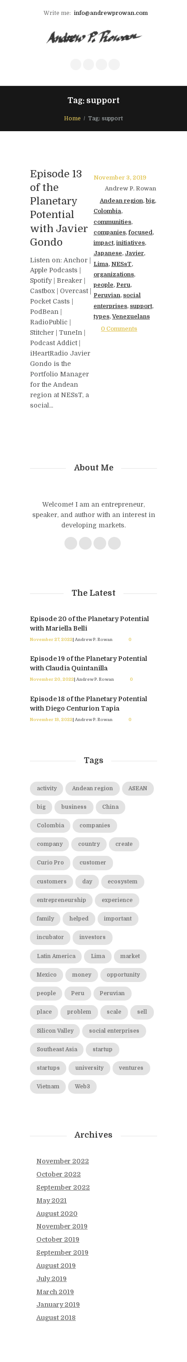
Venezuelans (131, 316)
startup (103, 1050)
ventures (131, 1068)
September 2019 (62, 1252)
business (74, 807)
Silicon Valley (55, 1031)
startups (48, 1068)
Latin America (56, 956)
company (50, 844)
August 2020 (57, 1213)
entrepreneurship (61, 900)
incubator (50, 937)
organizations (114, 274)
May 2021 (51, 1200)
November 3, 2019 (120, 178)
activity (47, 789)
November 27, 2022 (51, 639)
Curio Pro (50, 863)
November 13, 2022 (51, 719)
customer (92, 863)
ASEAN (137, 789)
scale (114, 1012)
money (81, 975)
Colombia (107, 211)
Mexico (47, 975)
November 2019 (62, 1226)
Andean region (121, 201)
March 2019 (55, 1292)
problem (79, 1012)
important (118, 919)
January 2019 (58, 1304)
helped (79, 919)
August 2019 (56, 1265)
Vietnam (48, 1087)
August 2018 (56, 1317)
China (110, 807)
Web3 (82, 1087)
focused (140, 232)
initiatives (130, 243)
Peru (123, 285)
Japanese (108, 253)
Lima (101, 264)
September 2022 (63, 1187)
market (130, 956)
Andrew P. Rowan (130, 188)
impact (103, 243)
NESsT (121, 264)
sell (142, 1012)
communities (112, 222)
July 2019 (51, 1278)
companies (110, 232)
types (101, 316)
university (89, 1068)
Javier (134, 253)
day (87, 882)
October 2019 (57, 1239)
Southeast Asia (57, 1050)
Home (72, 118)
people (103, 285)
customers (52, 882)
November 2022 (62, 1161)
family (45, 919)
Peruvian (107, 295)
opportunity (123, 975)
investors (92, 937)
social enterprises (114, 1031)
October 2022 (58, 1174)
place (44, 1012)
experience (117, 900)
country (89, 844)
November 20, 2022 (52, 679)
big (150, 201)
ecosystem (123, 882)
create (124, 844)
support (141, 306)
